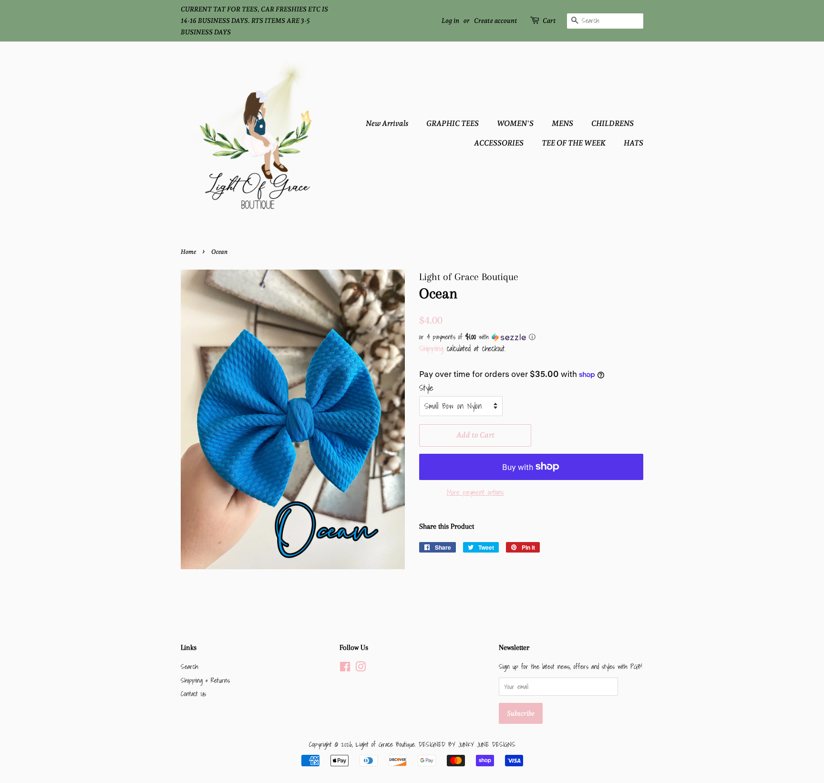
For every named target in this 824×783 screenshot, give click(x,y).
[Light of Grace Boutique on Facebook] (345, 668)
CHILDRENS (612, 123)
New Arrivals (387, 123)
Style (426, 387)
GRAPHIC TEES (452, 123)
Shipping (431, 348)
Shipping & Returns (205, 680)
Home (188, 251)
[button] (531, 337)
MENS (562, 123)
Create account (495, 20)
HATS (633, 142)
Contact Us (193, 693)
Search (189, 666)
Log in (450, 20)
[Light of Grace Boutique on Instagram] (360, 668)
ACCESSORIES (499, 142)
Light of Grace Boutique (385, 744)
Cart (549, 20)
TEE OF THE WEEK (574, 142)
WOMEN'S (515, 123)
